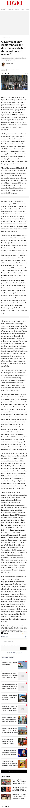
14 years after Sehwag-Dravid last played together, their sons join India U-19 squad (19, 790)
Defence (17, 9)
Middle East (10, 9)
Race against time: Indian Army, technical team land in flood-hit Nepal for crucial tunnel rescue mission (19, 783)
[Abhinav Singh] (3, 64)
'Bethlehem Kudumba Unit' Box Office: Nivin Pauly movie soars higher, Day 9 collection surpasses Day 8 (19, 798)
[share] (2, 73)
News (2, 37)
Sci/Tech (7, 37)
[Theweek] (14, 3)
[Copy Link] (8, 73)
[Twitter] (7, 65)
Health (22, 9)
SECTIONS (2, 4)
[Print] (5, 73)
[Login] (25, 4)
